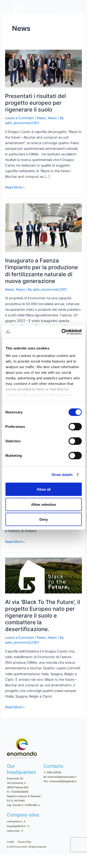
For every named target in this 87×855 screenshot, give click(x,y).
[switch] (75, 426)
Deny (43, 519)
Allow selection (43, 504)
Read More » (15, 187)
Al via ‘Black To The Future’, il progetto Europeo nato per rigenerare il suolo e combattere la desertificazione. (42, 616)
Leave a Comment (19, 118)
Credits (10, 842)
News (41, 118)
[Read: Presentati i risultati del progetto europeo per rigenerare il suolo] (43, 68)
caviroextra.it (14, 821)
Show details (62, 474)
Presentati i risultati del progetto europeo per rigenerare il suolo (35, 103)
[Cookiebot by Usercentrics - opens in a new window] (62, 332)
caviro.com (13, 830)
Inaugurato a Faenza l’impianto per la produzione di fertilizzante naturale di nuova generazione (41, 270)
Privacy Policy (24, 842)
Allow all (44, 489)
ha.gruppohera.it (16, 826)
